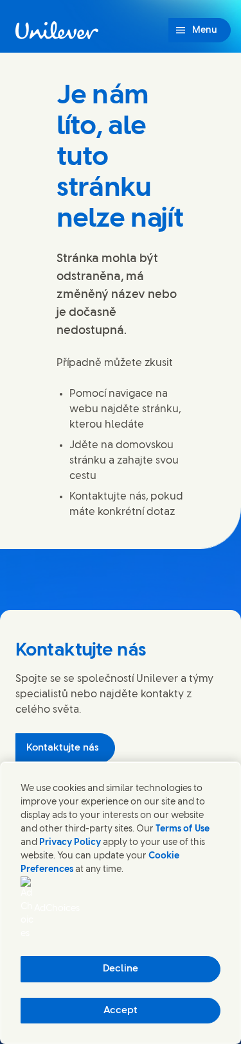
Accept (120, 1010)
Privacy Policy (70, 843)
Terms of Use (183, 829)
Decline (120, 969)
